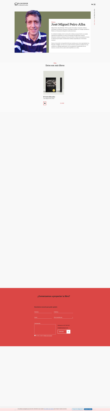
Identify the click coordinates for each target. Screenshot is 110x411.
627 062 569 (67, 325)
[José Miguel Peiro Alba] (44, 103)
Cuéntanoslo (37, 323)
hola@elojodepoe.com (63, 328)
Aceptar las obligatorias (78, 409)
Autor (94, 20)
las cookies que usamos (49, 408)
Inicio (94, 24)
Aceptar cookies (88, 409)
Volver (54, 22)
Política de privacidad (48, 335)
